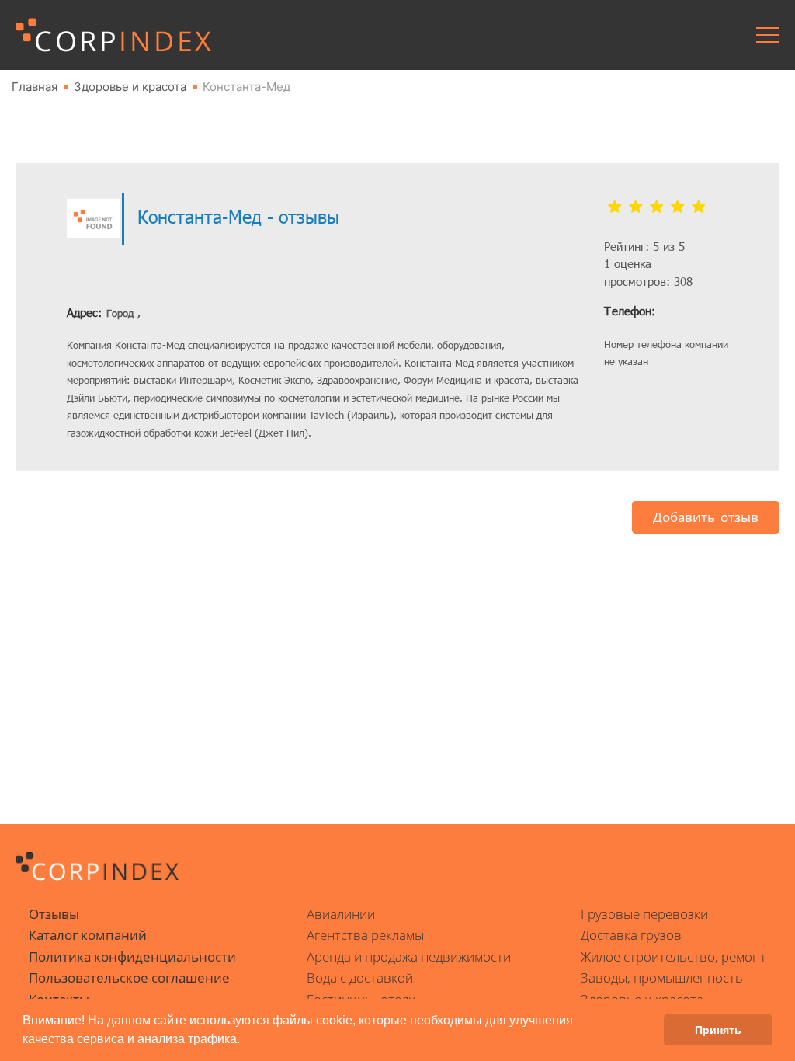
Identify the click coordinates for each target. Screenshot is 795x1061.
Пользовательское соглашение (129, 977)
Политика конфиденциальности (132, 956)
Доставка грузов (631, 935)
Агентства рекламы (365, 935)
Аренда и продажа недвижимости (409, 956)
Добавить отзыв (706, 517)
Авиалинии (341, 914)
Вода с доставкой (360, 977)
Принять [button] (718, 1030)
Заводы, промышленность (662, 977)
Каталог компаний (88, 935)
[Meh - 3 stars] (656, 207)
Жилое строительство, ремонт (673, 956)
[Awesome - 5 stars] (698, 207)
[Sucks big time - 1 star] (614, 207)
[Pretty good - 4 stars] (677, 207)
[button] (245, 1040)
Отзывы (54, 914)
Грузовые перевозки (644, 914)
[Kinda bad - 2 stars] (635, 207)
